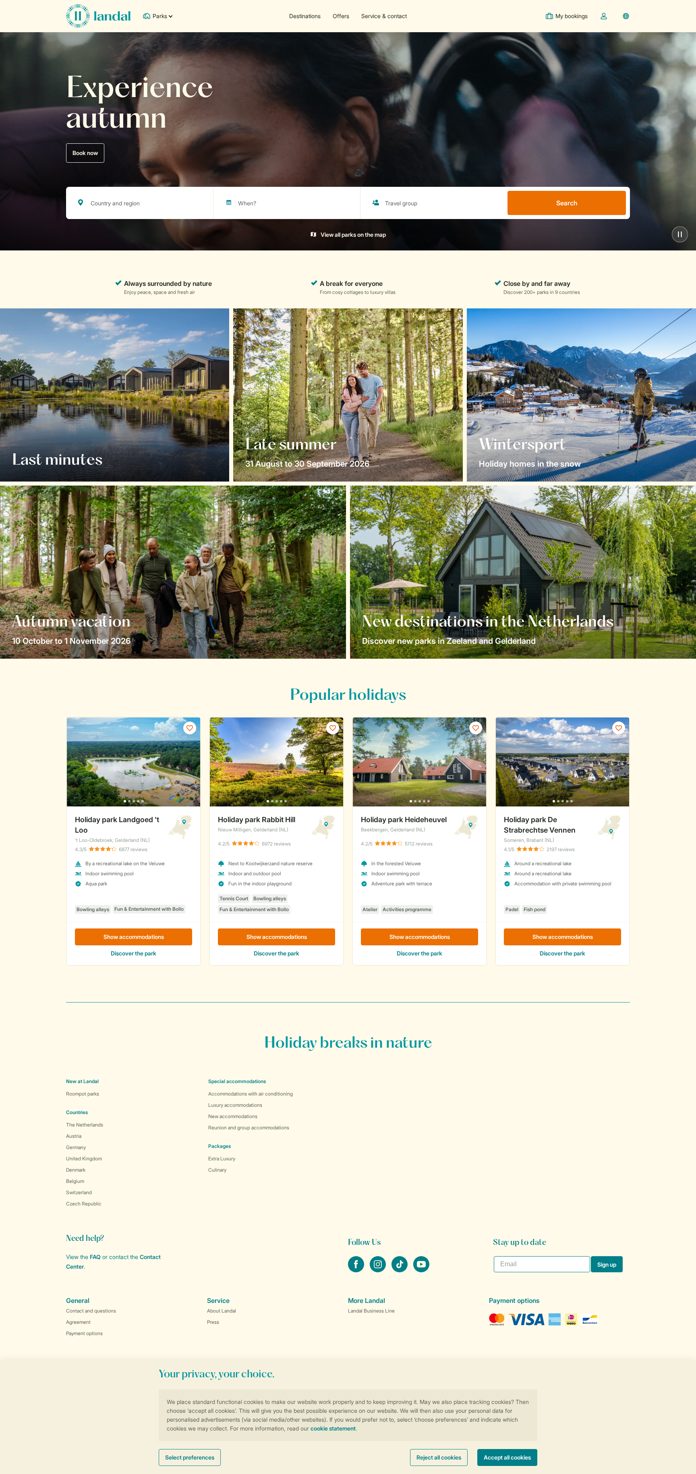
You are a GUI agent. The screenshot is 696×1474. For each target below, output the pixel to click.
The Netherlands (84, 1125)
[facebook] (357, 1270)
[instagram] (378, 1270)
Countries (77, 1112)
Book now (85, 152)
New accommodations (232, 1116)
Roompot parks (82, 1094)
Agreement (78, 1322)
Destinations (305, 15)
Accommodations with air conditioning (250, 1094)
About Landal (221, 1311)
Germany (76, 1147)
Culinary (217, 1170)
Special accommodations (237, 1081)
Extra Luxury (221, 1159)
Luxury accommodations (235, 1105)
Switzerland (79, 1192)
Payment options (84, 1333)
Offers (341, 15)
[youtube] (421, 1270)
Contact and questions (91, 1311)
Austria (73, 1136)
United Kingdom (84, 1159)
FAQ (95, 1256)
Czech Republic (84, 1204)
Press (213, 1322)
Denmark (75, 1170)
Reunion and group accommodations (248, 1128)
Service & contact (384, 15)
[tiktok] (400, 1270)
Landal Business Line (371, 1311)
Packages (219, 1146)
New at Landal (82, 1081)
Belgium (75, 1181)
